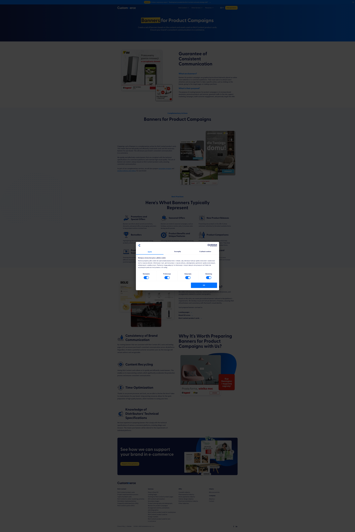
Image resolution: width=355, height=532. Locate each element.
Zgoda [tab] (150, 252)
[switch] (167, 277)
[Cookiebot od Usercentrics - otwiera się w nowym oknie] (209, 245)
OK (204, 285)
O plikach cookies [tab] (205, 251)
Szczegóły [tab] (177, 251)
